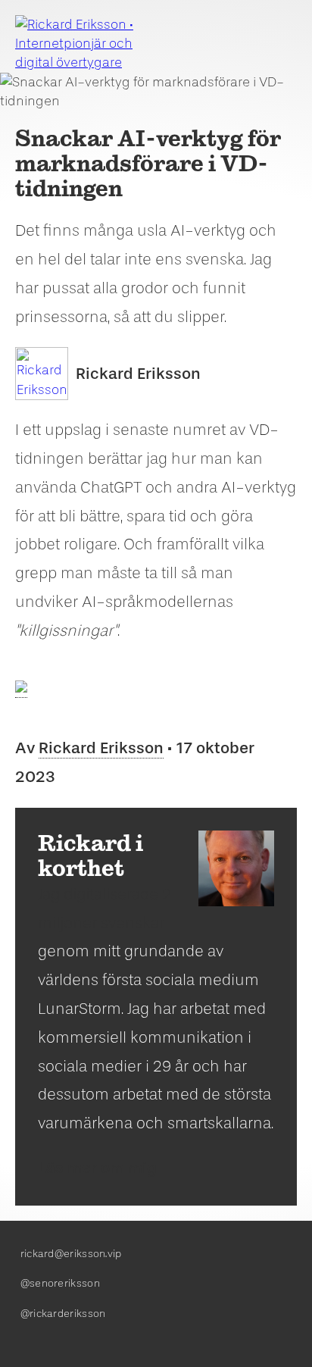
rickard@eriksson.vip (71, 1253)
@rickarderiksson (63, 1313)
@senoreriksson (60, 1283)
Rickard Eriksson (138, 373)
